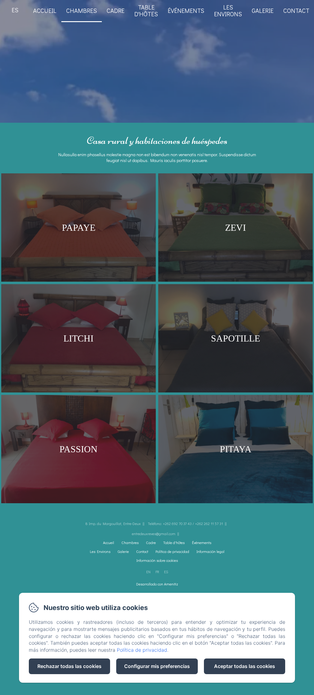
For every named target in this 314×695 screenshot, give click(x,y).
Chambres (81, 10)
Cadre (115, 10)
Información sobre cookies (157, 560)
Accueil (44, 10)
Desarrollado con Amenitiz (157, 583)
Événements (186, 10)
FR (157, 571)
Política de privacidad (172, 551)
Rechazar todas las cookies (69, 666)
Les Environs (100, 551)
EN (148, 571)
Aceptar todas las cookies (244, 666)
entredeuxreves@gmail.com (153, 533)
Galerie (263, 10)
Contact (296, 10)
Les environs (228, 10)
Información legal (210, 551)
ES (166, 571)
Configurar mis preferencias (157, 666)
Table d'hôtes (146, 10)
